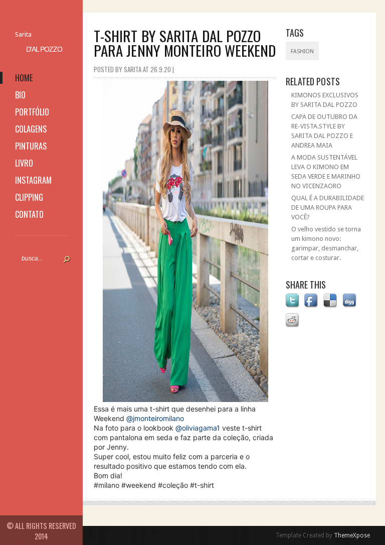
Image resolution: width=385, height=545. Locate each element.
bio (20, 95)
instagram (33, 180)
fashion (302, 51)
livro (24, 163)
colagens (31, 129)
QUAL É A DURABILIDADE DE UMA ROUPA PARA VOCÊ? (327, 207)
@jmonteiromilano (155, 418)
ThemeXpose (352, 535)
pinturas (31, 146)
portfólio (32, 112)
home (24, 78)
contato (29, 214)
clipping (29, 197)
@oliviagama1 (197, 428)
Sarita (23, 34)
